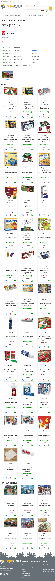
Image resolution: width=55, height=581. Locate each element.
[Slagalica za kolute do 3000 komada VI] (39, 117)
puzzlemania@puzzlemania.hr (7, 568)
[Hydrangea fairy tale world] (23, 445)
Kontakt (23, 577)
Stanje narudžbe (26, 564)
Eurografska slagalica (11, 237)
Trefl (44, 102)
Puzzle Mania (4, 15)
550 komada (11, 535)
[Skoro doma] (6, 515)
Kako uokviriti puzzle (48, 569)
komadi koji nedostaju (48, 564)
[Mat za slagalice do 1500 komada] (6, 150)
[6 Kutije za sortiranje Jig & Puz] (39, 314)
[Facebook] (1, 574)
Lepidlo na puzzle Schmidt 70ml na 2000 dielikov (27, 469)
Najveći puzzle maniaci (37, 567)
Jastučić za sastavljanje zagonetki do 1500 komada (10, 305)
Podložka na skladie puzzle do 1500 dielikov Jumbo (44, 338)
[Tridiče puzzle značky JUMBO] (39, 380)
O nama (24, 571)
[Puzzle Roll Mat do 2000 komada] (39, 182)
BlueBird (44, 501)
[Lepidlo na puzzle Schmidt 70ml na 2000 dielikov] (23, 478)
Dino (27, 332)
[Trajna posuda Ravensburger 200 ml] (23, 380)
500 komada (27, 503)
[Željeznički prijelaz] (23, 548)
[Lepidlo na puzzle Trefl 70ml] (39, 445)
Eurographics (22, 15)
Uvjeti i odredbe (26, 573)
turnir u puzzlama (26, 575)
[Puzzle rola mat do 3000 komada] (23, 150)
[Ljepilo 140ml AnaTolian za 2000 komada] (6, 380)
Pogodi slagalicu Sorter (44, 237)
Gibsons (11, 501)
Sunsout (27, 501)
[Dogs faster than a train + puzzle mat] (6, 445)
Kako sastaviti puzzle (48, 571)
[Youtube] (4, 574)
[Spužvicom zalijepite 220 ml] (6, 347)
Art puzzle (44, 135)
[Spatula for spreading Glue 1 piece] (6, 478)
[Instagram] (7, 574)
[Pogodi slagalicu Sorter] (39, 248)
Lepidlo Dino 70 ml (27, 336)
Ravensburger (27, 102)
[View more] (10, 95)
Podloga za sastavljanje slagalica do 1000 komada (27, 272)
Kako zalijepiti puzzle (48, 567)
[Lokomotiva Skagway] (6, 548)
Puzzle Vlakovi (32, 15)
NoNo (10, 266)
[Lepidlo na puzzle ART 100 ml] (6, 413)
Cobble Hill (27, 398)
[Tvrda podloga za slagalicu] (39, 281)
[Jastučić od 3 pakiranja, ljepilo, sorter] (23, 314)
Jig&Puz (44, 200)
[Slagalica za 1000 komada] (23, 248)
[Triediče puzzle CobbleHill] (39, 413)
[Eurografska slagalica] (6, 248)
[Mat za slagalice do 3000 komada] (6, 117)
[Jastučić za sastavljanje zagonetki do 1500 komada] (6, 314)
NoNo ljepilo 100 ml (11, 270)
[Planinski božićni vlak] (23, 515)
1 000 (33, 47)
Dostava (24, 567)
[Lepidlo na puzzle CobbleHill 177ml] (23, 413)
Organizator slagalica (27, 172)
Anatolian (27, 200)
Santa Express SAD (44, 505)
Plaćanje (24, 569)
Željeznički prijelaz (27, 538)
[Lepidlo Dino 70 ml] (23, 347)
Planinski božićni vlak (27, 505)
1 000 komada (13, 15)
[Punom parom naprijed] (39, 548)
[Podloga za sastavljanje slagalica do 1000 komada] (23, 281)
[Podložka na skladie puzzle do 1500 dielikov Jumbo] (39, 347)
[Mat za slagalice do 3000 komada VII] (23, 117)
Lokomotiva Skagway (11, 538)
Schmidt (27, 135)
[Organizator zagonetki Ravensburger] (6, 182)
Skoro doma (10, 505)
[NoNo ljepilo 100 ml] (6, 281)
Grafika (44, 533)
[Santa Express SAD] (39, 515)
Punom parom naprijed (44, 538)
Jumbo (10, 102)
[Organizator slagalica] (23, 182)
